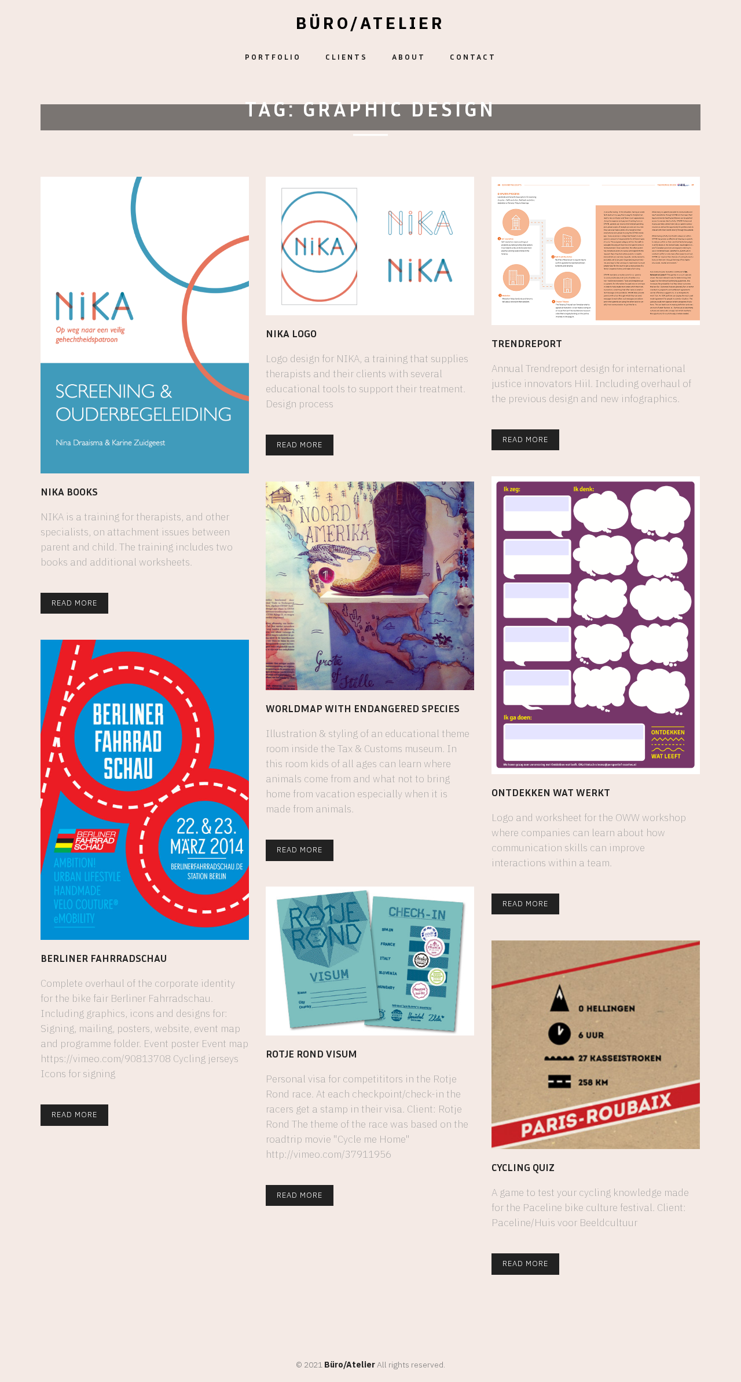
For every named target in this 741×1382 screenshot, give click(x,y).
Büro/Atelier (370, 23)
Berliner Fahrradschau (104, 957)
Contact (473, 56)
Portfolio (273, 56)
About (408, 56)
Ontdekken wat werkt (550, 792)
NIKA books (69, 491)
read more (74, 603)
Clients (346, 56)
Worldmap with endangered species (363, 708)
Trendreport (526, 343)
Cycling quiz (523, 1167)
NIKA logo (291, 333)
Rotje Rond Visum (311, 1053)
